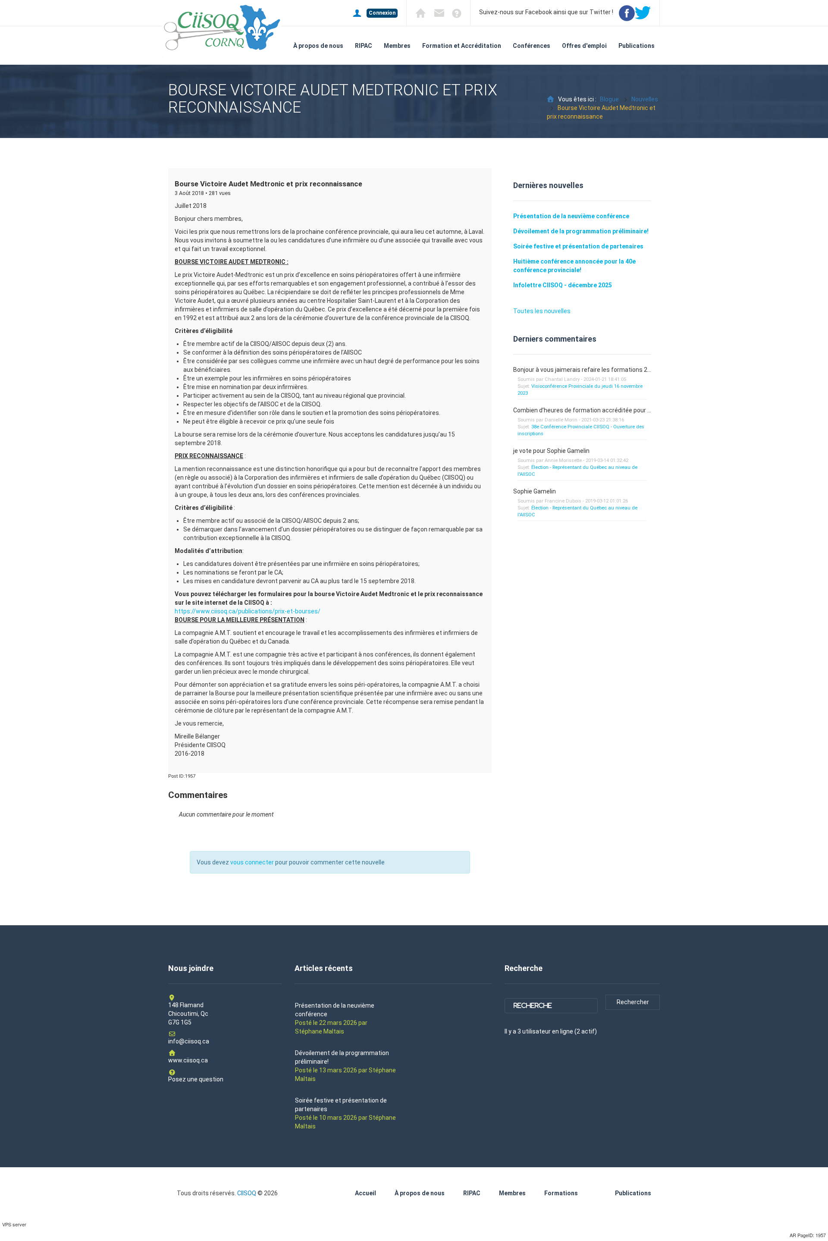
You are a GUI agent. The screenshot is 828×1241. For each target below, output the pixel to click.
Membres (397, 45)
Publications (636, 45)
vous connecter (252, 862)
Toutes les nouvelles (542, 311)
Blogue (609, 99)
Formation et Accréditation (461, 45)
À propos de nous (318, 45)
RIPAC (363, 45)
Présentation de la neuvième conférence (571, 216)
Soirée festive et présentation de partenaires (578, 246)
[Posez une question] (453, 12)
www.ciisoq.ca (188, 1060)
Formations (561, 1193)
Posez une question (195, 1079)
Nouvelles (644, 99)
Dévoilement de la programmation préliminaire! (581, 231)
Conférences (531, 45)
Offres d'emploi (584, 45)
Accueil (365, 1193)
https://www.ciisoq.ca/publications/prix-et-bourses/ (247, 611)
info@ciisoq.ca (188, 1041)
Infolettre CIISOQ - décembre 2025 (562, 285)
